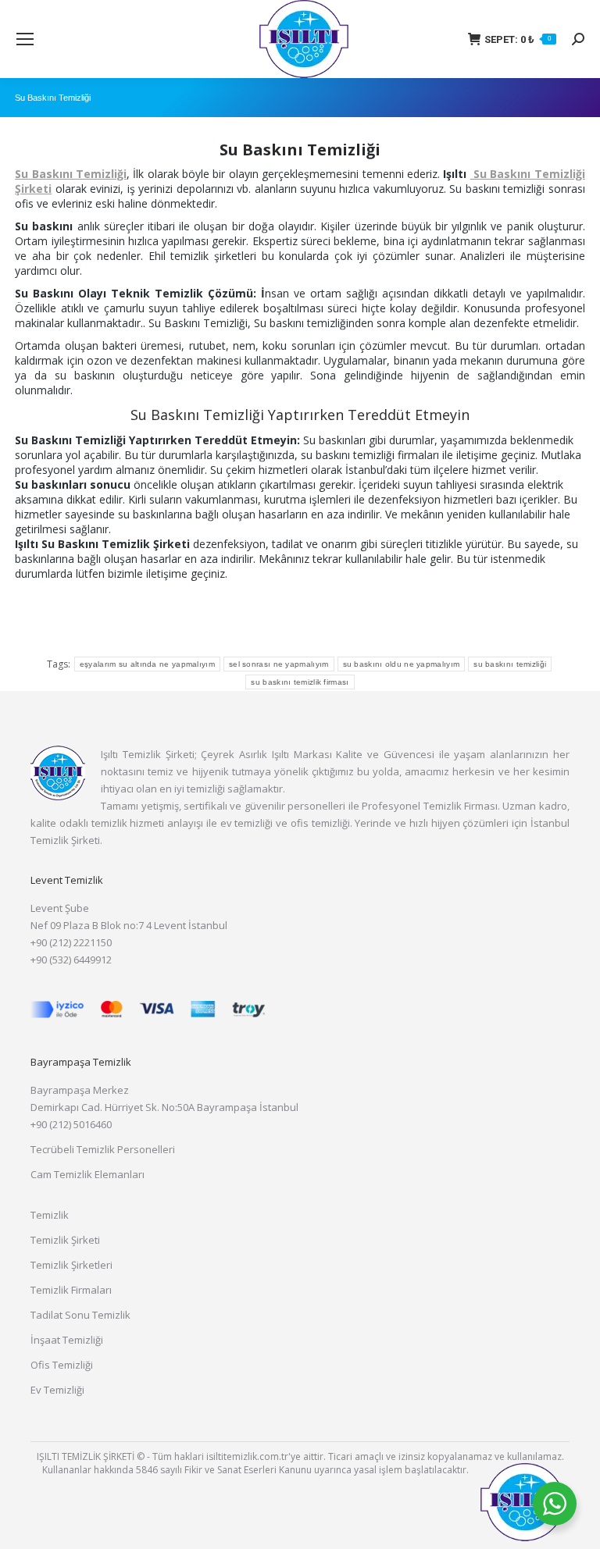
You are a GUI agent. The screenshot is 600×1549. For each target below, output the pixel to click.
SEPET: (517, 39)
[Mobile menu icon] (25, 39)
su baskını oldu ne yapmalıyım (401, 664)
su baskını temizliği (509, 664)
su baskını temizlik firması (299, 682)
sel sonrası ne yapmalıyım (279, 664)
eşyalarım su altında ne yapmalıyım (147, 664)
